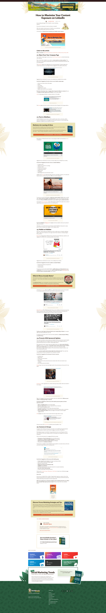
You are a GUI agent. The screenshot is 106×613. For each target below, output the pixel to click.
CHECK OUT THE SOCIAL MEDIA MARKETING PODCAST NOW (53, 514)
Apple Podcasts (46, 52)
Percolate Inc (39, 383)
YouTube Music (54, 52)
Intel (37, 94)
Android (64, 270)
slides (43, 174)
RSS (67, 52)
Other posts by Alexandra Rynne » (45, 530)
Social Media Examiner (37, 5)
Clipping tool (47, 222)
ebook (67, 138)
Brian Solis (38, 235)
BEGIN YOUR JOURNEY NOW (68, 7)
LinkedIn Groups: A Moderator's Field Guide (49, 471)
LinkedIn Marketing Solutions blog (53, 527)
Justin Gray (43, 289)
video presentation (44, 201)
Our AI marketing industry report (53, 601)
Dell (37, 413)
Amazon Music (63, 52)
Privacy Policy (39, 597)
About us (50, 592)
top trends (46, 424)
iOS (67, 270)
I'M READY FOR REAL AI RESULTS (52, 285)
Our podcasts (50, 595)
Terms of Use (35, 597)
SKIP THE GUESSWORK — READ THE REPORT (53, 134)
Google (38, 365)
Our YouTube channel (51, 596)
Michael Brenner (39, 310)
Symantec (40, 64)
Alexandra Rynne (47, 524)
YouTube (59, 52)
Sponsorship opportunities (52, 602)
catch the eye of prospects (56, 57)
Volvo (39, 105)
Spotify (50, 52)
